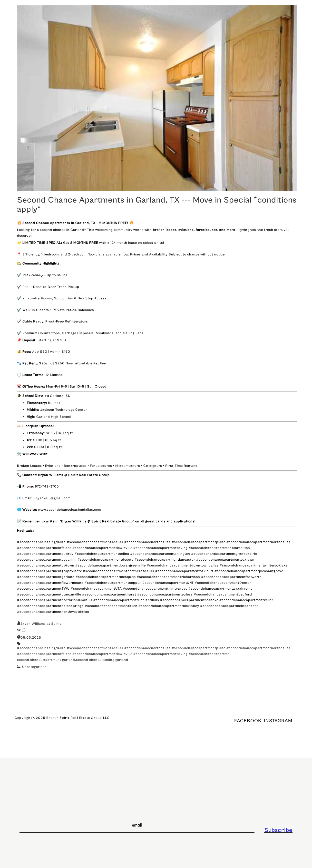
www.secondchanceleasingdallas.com (69, 510)
